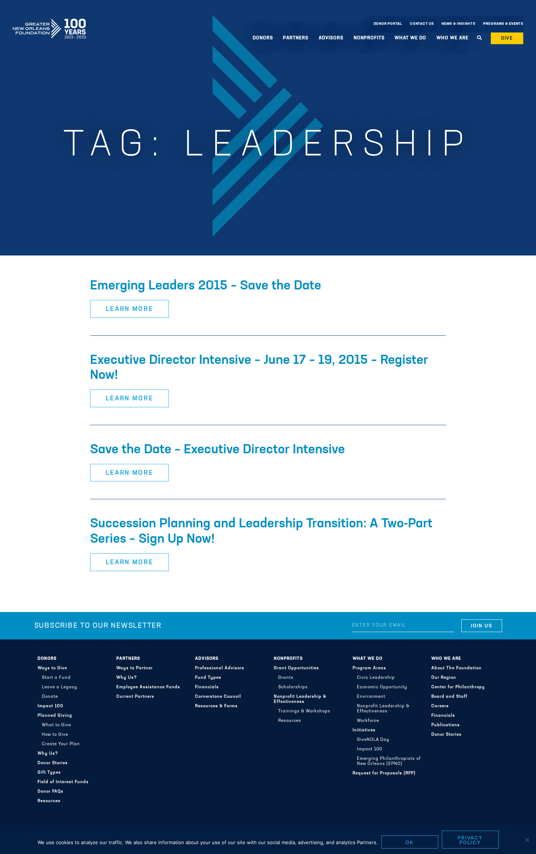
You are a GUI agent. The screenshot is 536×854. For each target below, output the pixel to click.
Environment (371, 697)
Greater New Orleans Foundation (49, 22)
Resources (49, 801)
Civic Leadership (376, 678)
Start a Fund (56, 678)
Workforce (368, 721)
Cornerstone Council (218, 697)
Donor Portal (388, 24)
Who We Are (446, 659)
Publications (445, 725)
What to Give (56, 725)
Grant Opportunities (296, 668)
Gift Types (49, 772)
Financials (207, 687)
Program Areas (369, 668)
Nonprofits (288, 659)
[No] (527, 839)
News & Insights (458, 24)
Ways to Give (52, 668)
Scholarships (293, 687)
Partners (128, 659)
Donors (47, 659)
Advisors (206, 659)
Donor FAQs (50, 791)
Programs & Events (503, 24)
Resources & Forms (216, 706)
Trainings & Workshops (304, 711)
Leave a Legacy (59, 687)
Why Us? (48, 753)
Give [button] (507, 38)
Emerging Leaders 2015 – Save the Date (205, 286)
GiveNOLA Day (373, 740)
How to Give (55, 734)
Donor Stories (53, 763)
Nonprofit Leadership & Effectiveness (300, 699)
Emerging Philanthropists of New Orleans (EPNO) (389, 761)
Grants (286, 678)
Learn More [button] (130, 309)
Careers (440, 706)
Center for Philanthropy (458, 687)
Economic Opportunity (382, 687)
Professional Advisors (219, 668)
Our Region (443, 678)
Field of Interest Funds (63, 782)
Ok (409, 842)
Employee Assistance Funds (148, 687)
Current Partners (135, 697)
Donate (50, 697)
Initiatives (364, 730)
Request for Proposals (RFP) (384, 773)
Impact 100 (50, 706)
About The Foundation (456, 668)
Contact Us (422, 24)
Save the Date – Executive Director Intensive (217, 450)
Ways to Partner (134, 668)
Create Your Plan (61, 744)
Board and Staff (449, 697)
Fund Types (208, 678)
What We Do (367, 659)
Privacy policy (470, 840)
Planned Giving (55, 715)
